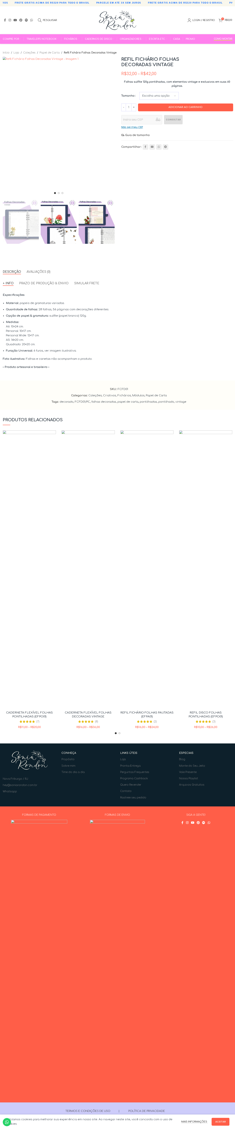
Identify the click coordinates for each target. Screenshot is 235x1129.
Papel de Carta (50, 52)
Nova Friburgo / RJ (15, 778)
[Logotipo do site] (117, 20)
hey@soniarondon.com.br (20, 785)
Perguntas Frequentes (134, 772)
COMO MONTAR (223, 39)
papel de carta (127, 401)
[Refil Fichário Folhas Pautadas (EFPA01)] (147, 569)
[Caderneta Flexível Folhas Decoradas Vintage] (88, 569)
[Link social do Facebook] (5, 20)
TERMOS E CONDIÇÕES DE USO (87, 1111)
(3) (213, 721)
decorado (66, 401)
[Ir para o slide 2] (59, 193)
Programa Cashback (134, 778)
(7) (37, 721)
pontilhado (166, 401)
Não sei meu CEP (132, 127)
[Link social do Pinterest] (21, 20)
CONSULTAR (173, 119)
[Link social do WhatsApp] (31, 20)
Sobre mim (68, 765)
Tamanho (127, 95)
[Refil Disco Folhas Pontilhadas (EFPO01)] (205, 569)
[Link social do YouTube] (15, 20)
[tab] (12, 272)
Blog (182, 759)
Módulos (138, 395)
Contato (126, 791)
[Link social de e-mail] (152, 147)
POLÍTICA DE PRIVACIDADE (146, 1111)
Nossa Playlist (188, 778)
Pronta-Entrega (130, 765)
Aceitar (220, 1121)
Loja (16, 52)
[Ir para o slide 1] (55, 193)
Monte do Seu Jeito (192, 765)
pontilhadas (148, 401)
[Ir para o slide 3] (62, 193)
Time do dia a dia (73, 772)
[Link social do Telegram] (165, 147)
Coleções (29, 52)
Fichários (124, 395)
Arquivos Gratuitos (191, 784)
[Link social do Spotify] (26, 20)
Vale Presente (188, 772)
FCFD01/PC (82, 401)
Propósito (67, 759)
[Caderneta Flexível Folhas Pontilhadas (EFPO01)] (29, 569)
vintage (180, 401)
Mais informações (194, 1121)
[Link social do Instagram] (9, 20)
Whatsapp (10, 791)
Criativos (109, 395)
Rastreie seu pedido (133, 797)
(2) (155, 721)
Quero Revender (130, 784)
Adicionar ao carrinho (185, 107)
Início (6, 52)
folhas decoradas (103, 401)
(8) (96, 721)
